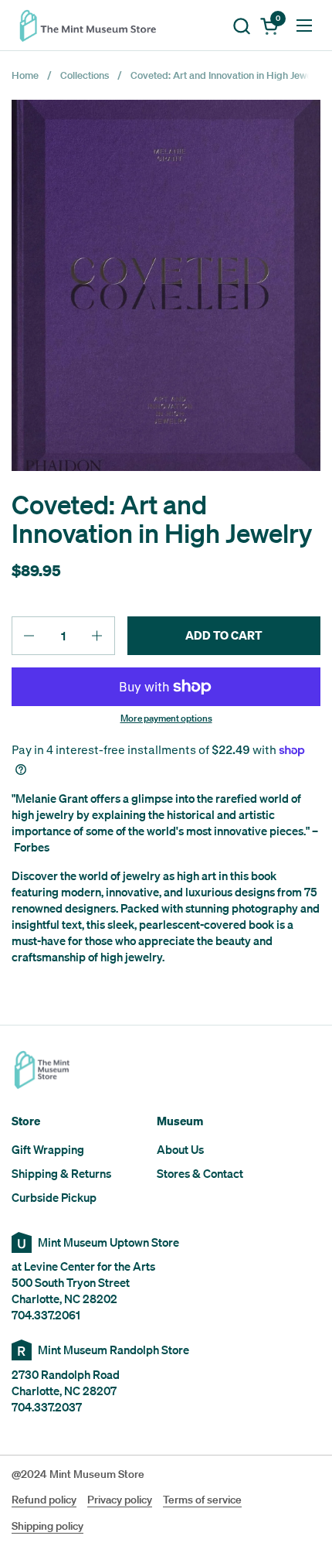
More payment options (166, 718)
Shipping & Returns (61, 1173)
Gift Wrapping (48, 1149)
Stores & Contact (200, 1173)
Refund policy (44, 1500)
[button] (241, 26)
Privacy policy (119, 1500)
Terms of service (202, 1500)
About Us (180, 1149)
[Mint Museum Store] (93, 25)
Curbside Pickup (54, 1197)
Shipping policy (47, 1526)
